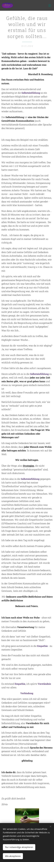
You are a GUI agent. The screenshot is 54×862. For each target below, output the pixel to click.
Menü (50, 5)
